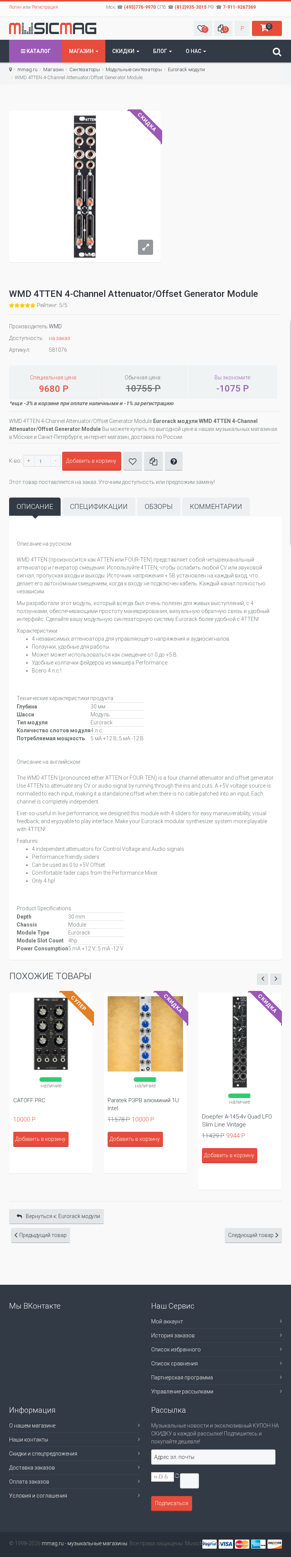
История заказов (173, 1335)
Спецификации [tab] (99, 506)
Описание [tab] (35, 506)
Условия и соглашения (38, 1496)
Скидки (124, 51)
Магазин (82, 51)
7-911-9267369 (239, 7)
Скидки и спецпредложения (43, 1454)
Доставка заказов (32, 1468)
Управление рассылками (182, 1392)
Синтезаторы (84, 69)
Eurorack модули (186, 69)
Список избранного (176, 1349)
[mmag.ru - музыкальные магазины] (52, 28)
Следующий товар (251, 1235)
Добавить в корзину (91, 461)
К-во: (15, 461)
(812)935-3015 (191, 7)
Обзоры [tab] (159, 506)
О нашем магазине (32, 1426)
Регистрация (45, 7)
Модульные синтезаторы (134, 69)
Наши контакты (28, 1440)
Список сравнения (174, 1363)
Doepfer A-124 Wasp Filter (238, 1100)
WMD (55, 326)
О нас (194, 51)
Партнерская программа (182, 1377)
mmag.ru (27, 69)
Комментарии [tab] (216, 506)
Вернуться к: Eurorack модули (63, 1216)
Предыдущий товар (43, 1235)
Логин (15, 7)
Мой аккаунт (167, 1321)
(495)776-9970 (140, 7)
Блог (160, 51)
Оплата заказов (29, 1482)
